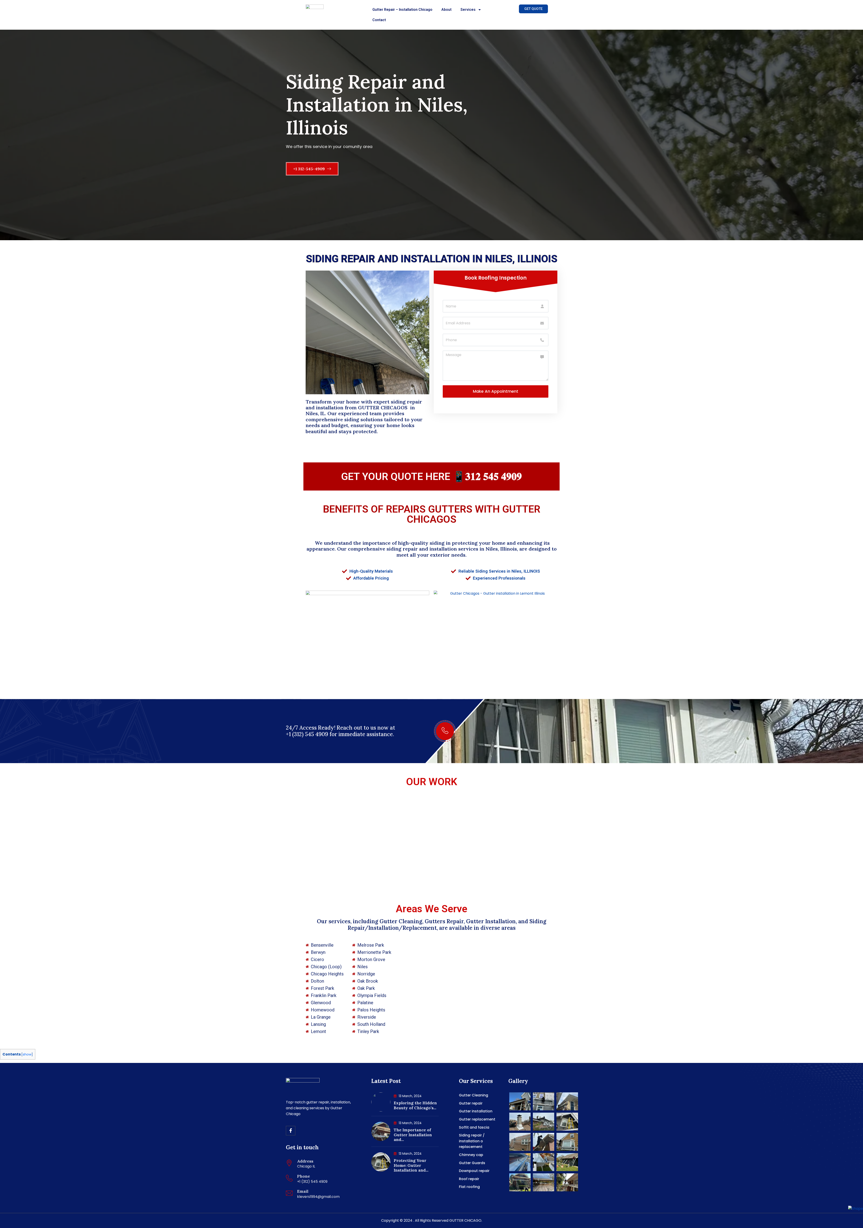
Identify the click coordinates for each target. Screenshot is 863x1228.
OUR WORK (431, 782)
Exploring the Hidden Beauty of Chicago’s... (415, 1105)
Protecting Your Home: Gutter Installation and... (411, 1165)
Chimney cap (471, 1154)
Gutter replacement (477, 1119)
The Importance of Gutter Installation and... (413, 1134)
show (27, 1054)
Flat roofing (469, 1186)
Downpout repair (474, 1170)
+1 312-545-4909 (309, 168)
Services (468, 9)
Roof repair (469, 1178)
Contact (379, 20)
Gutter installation (475, 1111)
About (446, 9)
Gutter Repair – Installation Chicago (402, 9)
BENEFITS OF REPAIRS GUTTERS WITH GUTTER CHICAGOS (431, 514)
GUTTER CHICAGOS (383, 407)
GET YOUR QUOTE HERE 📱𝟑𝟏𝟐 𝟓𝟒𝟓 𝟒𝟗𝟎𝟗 (431, 476)
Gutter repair (471, 1103)
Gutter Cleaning (473, 1095)
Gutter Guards (472, 1162)
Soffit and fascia (474, 1127)
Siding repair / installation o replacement (472, 1141)
